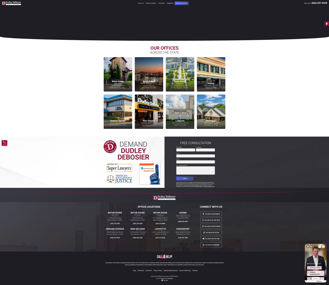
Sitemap (194, 270)
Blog (134, 270)
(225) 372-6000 (160, 223)
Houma (183, 213)
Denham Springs (115, 229)
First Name (179, 147)
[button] (327, 23)
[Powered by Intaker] (319, 281)
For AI (166, 280)
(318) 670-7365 (183, 238)
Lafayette (160, 229)
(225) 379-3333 (115, 223)
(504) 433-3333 (183, 221)
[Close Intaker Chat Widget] (323, 246)
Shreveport (183, 229)
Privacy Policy (158, 270)
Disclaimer (148, 270)
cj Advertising (170, 278)
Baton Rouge (115, 213)
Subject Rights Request (171, 270)
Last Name (198, 147)
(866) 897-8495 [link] (319, 3)
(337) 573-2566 (160, 238)
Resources (141, 270)
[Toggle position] (319, 246)
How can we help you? (182, 165)
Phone (178, 159)
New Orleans (137, 229)
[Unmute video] (308, 246)
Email (178, 153)
